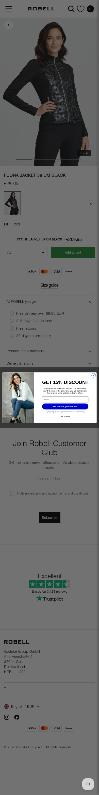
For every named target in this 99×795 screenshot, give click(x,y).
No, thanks (65, 416)
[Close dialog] (94, 375)
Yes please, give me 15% (65, 406)
